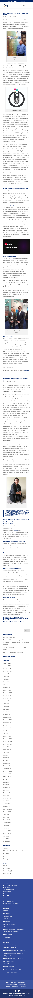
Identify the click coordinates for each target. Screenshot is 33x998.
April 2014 (6, 760)
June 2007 (6, 839)
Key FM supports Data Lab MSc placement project (15, 14)
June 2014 (6, 755)
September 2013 (7, 776)
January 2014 (7, 768)
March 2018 (6, 714)
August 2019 (6, 674)
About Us (13, 982)
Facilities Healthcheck (10, 947)
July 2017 (6, 733)
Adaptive (14, 16)
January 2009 (7, 822)
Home (6, 910)
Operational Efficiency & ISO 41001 (14, 958)
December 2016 (7, 739)
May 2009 (6, 817)
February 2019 (7, 690)
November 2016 (7, 741)
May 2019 (6, 682)
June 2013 (6, 782)
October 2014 (7, 749)
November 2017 (7, 722)
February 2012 (7, 793)
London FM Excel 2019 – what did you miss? (16, 188)
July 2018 (6, 703)
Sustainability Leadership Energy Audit (14, 969)
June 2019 (6, 679)
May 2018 (6, 709)
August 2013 (6, 779)
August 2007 (6, 836)
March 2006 (6, 841)
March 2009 (6, 820)
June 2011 (6, 801)
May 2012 (6, 790)
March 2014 (6, 763)
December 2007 (7, 833)
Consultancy (7, 921)
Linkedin (26, 370)
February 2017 (7, 736)
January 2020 (7, 665)
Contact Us (7, 937)
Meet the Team (8, 916)
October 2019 (7, 668)
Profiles (5, 856)
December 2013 (7, 771)
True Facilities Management (11, 945)
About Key (7, 913)
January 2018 (7, 717)
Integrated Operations (10, 956)
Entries (6, 868)
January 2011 (7, 803)
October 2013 (7, 774)
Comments (7, 871)
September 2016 (7, 744)
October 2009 (7, 811)
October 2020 (7, 663)
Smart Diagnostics (9, 961)
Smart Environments (9, 964)
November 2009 (7, 809)
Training (8, 986)
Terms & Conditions (19, 993)
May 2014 (6, 757)
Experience (7, 927)
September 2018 (7, 698)
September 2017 (7, 728)
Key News (6, 853)
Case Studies (8, 934)
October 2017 (7, 725)
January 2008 (7, 830)
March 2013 (6, 787)
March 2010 (6, 806)
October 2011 (7, 795)
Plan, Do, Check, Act (9, 637)
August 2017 (6, 730)
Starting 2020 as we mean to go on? (13, 639)
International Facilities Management (13, 851)
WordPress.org (7, 873)
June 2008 (6, 825)
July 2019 (6, 676)
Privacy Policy (7, 993)
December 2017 (7, 720)
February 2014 (7, 766)
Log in (5, 865)
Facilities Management (11, 984)
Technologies (22, 984)
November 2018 (7, 692)
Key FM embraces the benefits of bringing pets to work (15, 379)
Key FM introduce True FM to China (13, 652)
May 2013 (6, 784)
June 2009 (6, 814)
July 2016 (6, 747)
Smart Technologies (9, 924)
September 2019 (7, 671)
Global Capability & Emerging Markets (14, 950)
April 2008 (6, 828)
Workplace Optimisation (10, 972)
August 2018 (6, 701)
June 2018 (6, 706)
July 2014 (6, 752)
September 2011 (7, 798)
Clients (6, 918)
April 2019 (6, 684)
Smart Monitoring (9, 966)
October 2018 (7, 695)
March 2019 (6, 687)
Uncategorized (7, 859)
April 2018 (6, 711)
